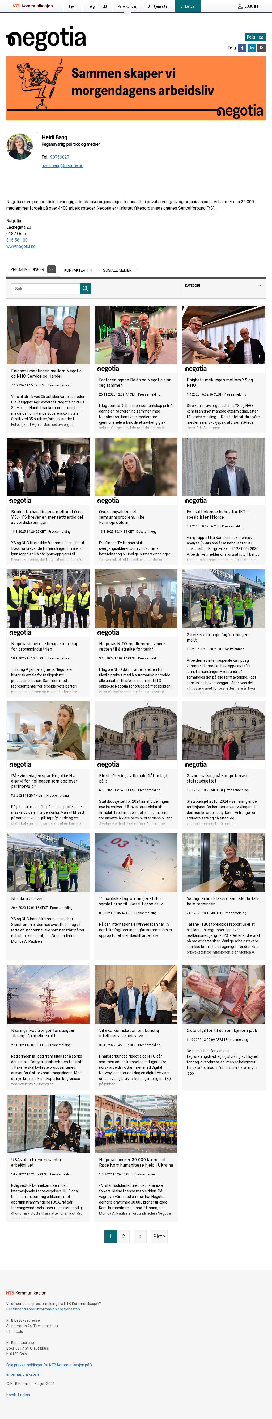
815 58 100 (17, 240)
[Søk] (85, 288)
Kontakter (78, 270)
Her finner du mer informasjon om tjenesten (43, 1309)
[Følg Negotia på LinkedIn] (252, 48)
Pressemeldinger (32, 269)
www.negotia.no (21, 246)
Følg (251, 37)
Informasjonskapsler (23, 1374)
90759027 (59, 157)
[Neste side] (140, 1236)
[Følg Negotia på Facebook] (242, 48)
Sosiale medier (121, 270)
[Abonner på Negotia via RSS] (261, 48)
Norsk (11, 1395)
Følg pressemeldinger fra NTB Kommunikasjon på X (49, 1365)
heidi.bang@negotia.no (62, 165)
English (24, 1395)
